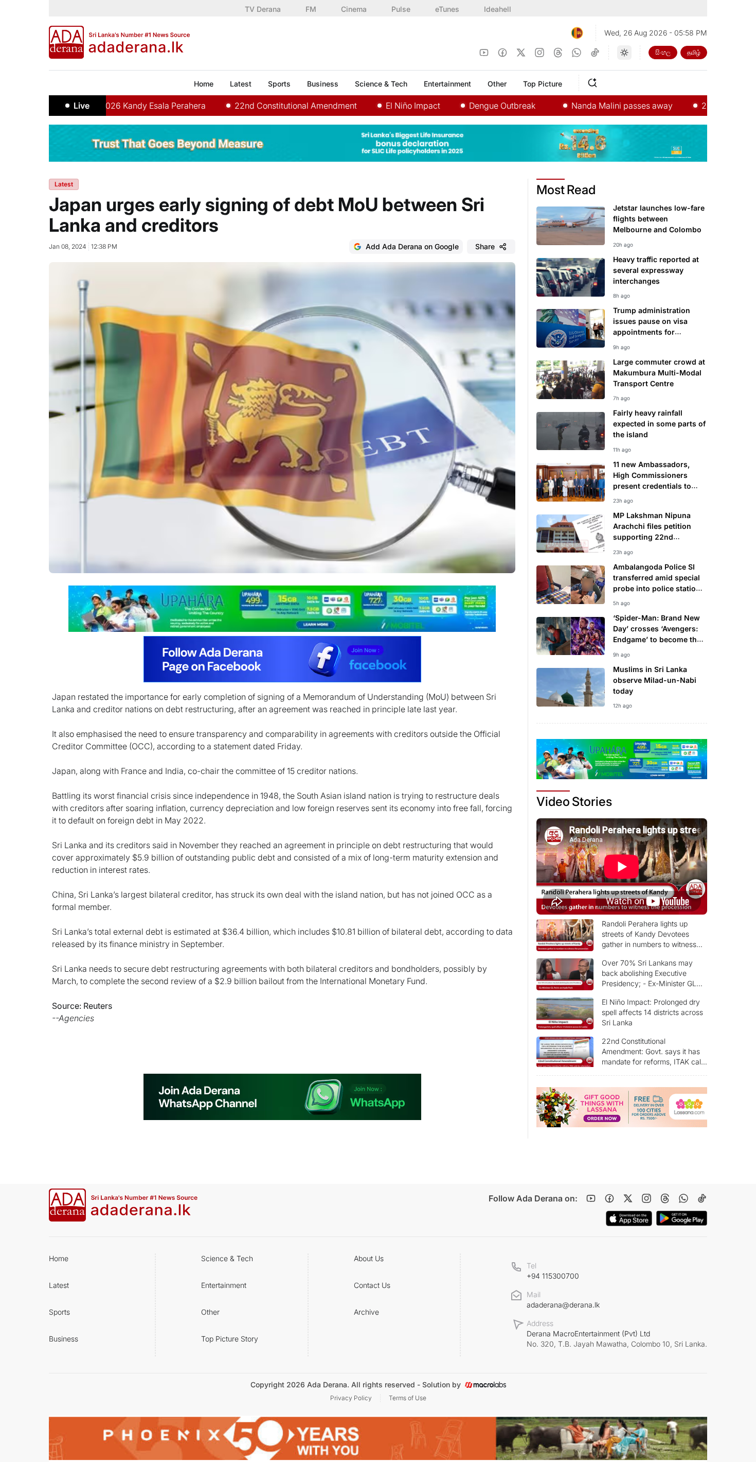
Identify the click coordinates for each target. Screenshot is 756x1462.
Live (81, 105)
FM (310, 9)
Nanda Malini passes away (580, 105)
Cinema (354, 9)
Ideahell (497, 9)
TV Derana (263, 9)
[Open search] (594, 81)
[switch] (624, 52)
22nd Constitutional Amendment (254, 105)
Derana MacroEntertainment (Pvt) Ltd (617, 1338)
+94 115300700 (553, 1275)
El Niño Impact (371, 105)
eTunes (447, 9)
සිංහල (663, 52)
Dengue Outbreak (460, 105)
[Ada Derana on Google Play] (681, 1218)
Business (63, 1338)
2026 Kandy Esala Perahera (111, 105)
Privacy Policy (351, 1398)
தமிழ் (693, 52)
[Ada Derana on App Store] (629, 1218)
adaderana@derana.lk (563, 1304)
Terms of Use (407, 1398)
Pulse (400, 9)
